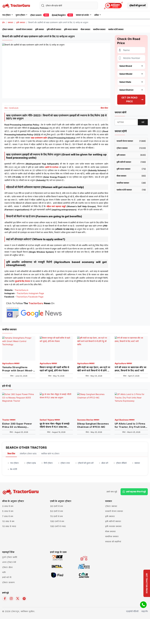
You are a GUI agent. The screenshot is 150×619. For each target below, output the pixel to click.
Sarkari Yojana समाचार (50, 419)
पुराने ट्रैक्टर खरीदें (9, 557)
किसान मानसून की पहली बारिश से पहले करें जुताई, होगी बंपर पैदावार (54, 369)
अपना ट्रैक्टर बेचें (9, 562)
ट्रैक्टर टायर (65, 463)
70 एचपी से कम (56, 516)
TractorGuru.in (21, 290)
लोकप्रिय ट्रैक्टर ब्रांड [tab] (28, 453)
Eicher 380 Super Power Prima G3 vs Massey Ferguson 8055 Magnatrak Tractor (18, 425)
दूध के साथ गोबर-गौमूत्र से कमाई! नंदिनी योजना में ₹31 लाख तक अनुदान (55, 425)
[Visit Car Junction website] (84, 575)
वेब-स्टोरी (13, 469)
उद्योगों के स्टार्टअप (51, 167)
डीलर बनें (104, 463)
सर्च (143, 122)
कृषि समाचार (20, 22)
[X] (17, 598)
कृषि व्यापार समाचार (71, 29)
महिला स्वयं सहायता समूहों (56, 206)
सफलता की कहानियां (113, 541)
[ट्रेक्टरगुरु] (21, 492)
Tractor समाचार (8, 419)
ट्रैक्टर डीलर (7, 567)
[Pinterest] (24, 598)
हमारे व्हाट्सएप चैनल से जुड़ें (136, 491)
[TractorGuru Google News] (33, 309)
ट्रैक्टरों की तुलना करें (137, 5)
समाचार (10, 22)
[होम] (16, 5)
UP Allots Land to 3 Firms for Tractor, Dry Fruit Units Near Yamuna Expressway (131, 425)
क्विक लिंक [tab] (11, 453)
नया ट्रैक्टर (14, 463)
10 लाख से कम (8, 521)
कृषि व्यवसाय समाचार (113, 526)
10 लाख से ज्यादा (9, 526)
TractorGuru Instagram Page (30, 293)
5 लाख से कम (7, 511)
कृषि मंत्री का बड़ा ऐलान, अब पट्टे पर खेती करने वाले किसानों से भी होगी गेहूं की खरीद (93, 369)
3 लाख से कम (7, 506)
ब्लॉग (4, 572)
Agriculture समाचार (10, 363)
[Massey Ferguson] (113, 5)
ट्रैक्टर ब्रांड (31, 463)
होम (3, 22)
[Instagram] (11, 598)
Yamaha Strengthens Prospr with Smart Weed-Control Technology (17, 369)
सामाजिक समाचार (99, 29)
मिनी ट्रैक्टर (48, 463)
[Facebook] (4, 598)
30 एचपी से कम (56, 506)
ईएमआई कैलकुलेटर (59, 15)
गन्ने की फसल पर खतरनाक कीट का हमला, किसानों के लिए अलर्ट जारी (130, 369)
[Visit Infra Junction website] (57, 566)
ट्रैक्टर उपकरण (36, 15)
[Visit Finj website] (57, 575)
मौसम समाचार (85, 29)
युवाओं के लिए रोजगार (22, 281)
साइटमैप (144, 611)
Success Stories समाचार (88, 419)
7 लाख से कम (7, 516)
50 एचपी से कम (56, 511)
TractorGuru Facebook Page (29, 296)
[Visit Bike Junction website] (57, 557)
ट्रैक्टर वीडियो (121, 463)
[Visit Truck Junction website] (84, 566)
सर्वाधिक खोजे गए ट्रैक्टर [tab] (50, 453)
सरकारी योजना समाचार (24, 29)
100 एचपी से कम (57, 521)
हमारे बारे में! (6, 577)
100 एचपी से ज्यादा (58, 526)
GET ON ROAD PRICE (129, 99)
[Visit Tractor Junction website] (84, 557)
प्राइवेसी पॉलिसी (132, 611)
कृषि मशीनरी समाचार (54, 29)
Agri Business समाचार (124, 419)
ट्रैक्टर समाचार (7, 29)
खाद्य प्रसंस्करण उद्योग (39, 137)
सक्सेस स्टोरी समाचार (115, 29)
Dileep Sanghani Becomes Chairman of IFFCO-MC (93, 425)
